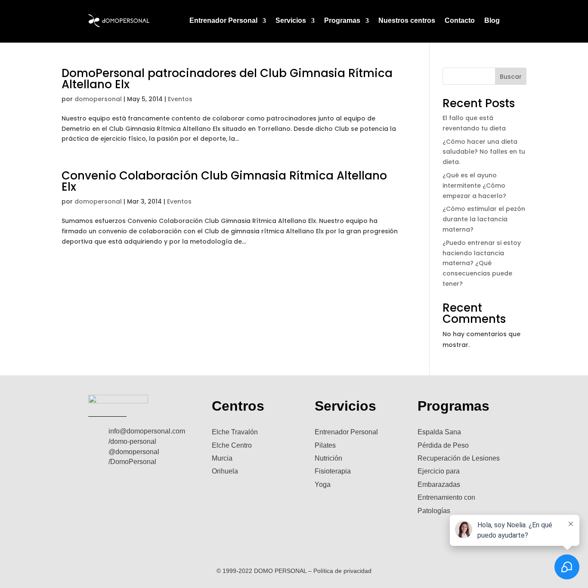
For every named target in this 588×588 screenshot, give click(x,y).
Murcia (222, 458)
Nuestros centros (406, 20)
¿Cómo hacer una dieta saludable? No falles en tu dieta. (484, 152)
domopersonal (98, 99)
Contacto (460, 20)
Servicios (290, 20)
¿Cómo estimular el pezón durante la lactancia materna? (484, 219)
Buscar (511, 76)
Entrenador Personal (223, 20)
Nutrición (328, 458)
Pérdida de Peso (443, 445)
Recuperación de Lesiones (459, 458)
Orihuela (225, 471)
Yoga (323, 484)
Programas (342, 20)
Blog (492, 20)
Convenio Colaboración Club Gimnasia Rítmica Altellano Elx (224, 181)
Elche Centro (232, 445)
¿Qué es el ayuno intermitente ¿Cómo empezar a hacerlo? (474, 185)
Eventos (180, 99)
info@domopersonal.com (146, 431)
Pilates (325, 445)
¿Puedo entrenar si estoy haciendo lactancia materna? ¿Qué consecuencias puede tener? (482, 263)
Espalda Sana (439, 432)
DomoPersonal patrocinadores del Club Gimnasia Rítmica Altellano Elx (227, 78)
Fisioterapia (333, 471)
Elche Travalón (235, 432)
